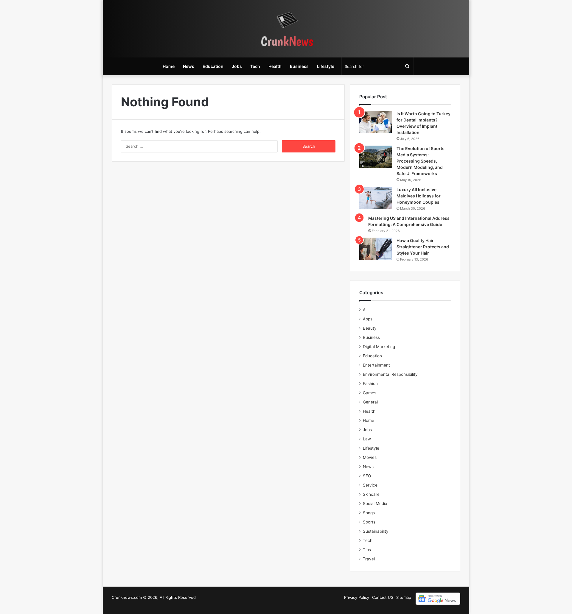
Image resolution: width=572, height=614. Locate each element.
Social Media (375, 503)
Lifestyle (325, 66)
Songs (369, 512)
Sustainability (375, 531)
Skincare (371, 494)
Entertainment (376, 365)
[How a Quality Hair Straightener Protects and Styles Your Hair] (375, 249)
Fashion (370, 383)
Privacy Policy (356, 597)
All (365, 309)
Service (370, 485)
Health (275, 66)
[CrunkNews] (286, 29)
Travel (369, 559)
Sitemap (403, 597)
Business (299, 66)
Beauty (370, 328)
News (188, 66)
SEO (367, 475)
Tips (367, 549)
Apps (367, 319)
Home (169, 66)
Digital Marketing (379, 346)
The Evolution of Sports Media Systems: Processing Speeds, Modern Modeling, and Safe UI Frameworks (420, 161)
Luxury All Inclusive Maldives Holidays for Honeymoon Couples (419, 196)
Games (369, 392)
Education (213, 66)
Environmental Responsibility (390, 374)
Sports (369, 522)
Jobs (237, 66)
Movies (370, 457)
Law (367, 439)
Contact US (382, 597)
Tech (255, 66)
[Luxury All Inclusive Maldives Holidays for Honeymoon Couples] (375, 198)
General (370, 402)
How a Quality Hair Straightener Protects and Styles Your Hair (423, 246)
